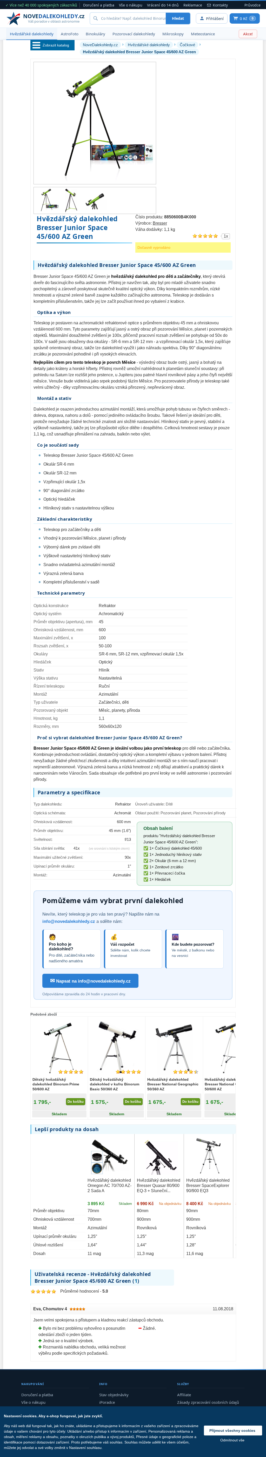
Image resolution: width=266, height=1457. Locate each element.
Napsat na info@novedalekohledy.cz (90, 980)
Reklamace (192, 5)
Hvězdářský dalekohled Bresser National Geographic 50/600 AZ (230, 1084)
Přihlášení (215, 18)
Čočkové (187, 45)
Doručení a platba (98, 5)
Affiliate (184, 1394)
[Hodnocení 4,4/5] (186, 1071)
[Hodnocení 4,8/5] (71, 1071)
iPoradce (107, 1402)
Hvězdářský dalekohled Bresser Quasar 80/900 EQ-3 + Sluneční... (158, 1185)
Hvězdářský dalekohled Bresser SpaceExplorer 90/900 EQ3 (208, 1185)
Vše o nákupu (130, 5)
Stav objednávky (114, 1394)
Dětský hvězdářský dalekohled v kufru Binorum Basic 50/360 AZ (114, 1084)
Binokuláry (95, 33)
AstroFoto (69, 33)
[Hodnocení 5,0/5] (128, 1071)
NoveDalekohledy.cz (100, 45)
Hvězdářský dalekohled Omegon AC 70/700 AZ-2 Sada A (109, 1185)
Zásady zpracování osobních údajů (208, 1402)
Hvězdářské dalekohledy (32, 33)
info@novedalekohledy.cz (68, 921)
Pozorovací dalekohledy (133, 33)
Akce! (248, 33)
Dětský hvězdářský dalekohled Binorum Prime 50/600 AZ (55, 1084)
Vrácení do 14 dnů (163, 5)
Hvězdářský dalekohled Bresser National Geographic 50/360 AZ (172, 1084)
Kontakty (220, 5)
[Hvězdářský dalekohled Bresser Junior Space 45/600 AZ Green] (47, 200)
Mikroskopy (173, 33)
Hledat (178, 18)
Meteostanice (203, 33)
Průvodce (252, 5)
